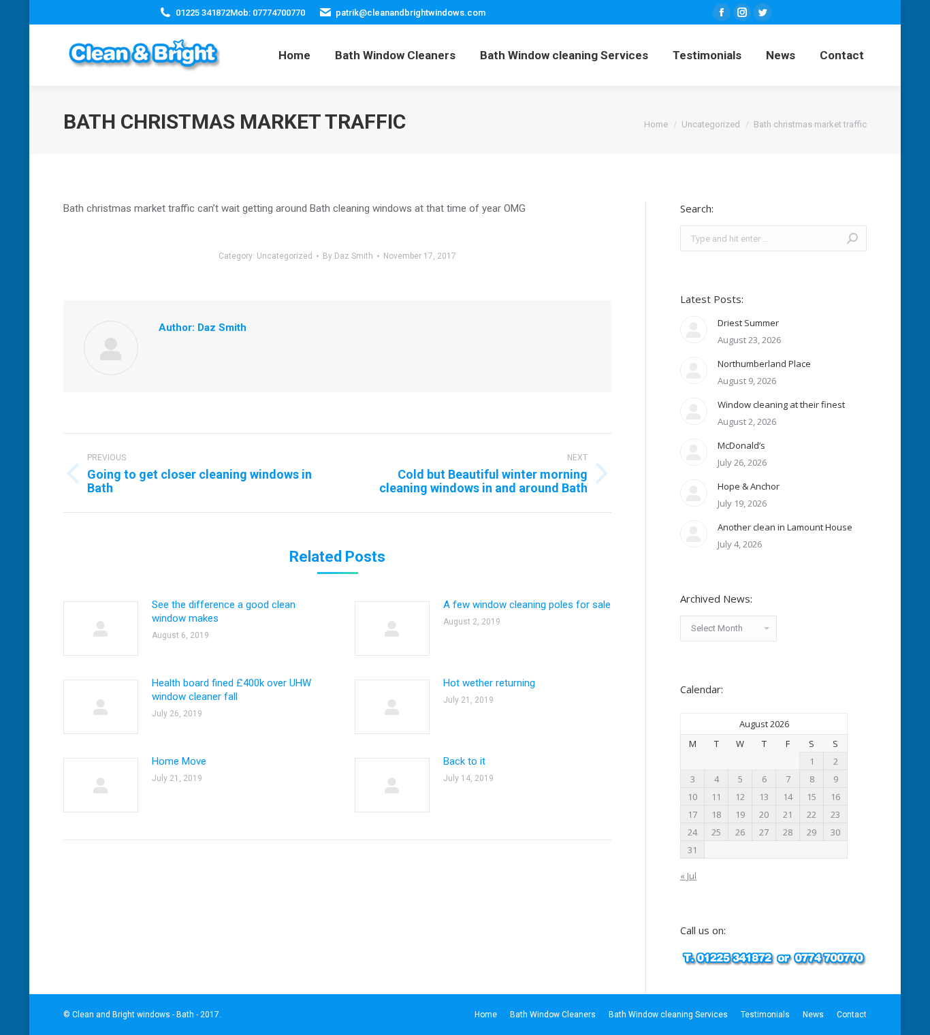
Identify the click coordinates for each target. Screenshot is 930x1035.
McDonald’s (741, 445)
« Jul (688, 876)
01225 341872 (203, 12)
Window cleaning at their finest (781, 404)
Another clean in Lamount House (785, 527)
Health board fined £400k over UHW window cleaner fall (231, 690)
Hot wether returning (489, 683)
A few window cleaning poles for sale (527, 605)
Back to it (464, 761)
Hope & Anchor (749, 486)
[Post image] (100, 628)
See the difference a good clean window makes (223, 611)
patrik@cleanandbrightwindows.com (410, 12)
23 (835, 814)
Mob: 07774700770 (267, 12)
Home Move (179, 761)
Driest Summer (748, 323)
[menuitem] (294, 55)
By (348, 256)
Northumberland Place (764, 363)
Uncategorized (284, 256)
